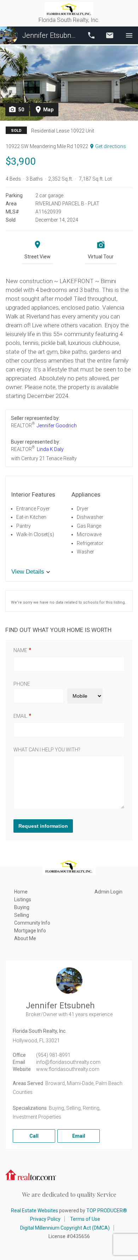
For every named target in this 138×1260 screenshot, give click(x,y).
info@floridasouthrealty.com (68, 1062)
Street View (37, 256)
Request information (43, 826)
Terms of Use (85, 1219)
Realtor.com (30, 1174)
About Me (25, 938)
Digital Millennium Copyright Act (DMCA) (65, 1228)
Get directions (110, 146)
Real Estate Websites (34, 1210)
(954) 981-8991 (53, 1055)
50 (21, 109)
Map (48, 109)
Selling (21, 915)
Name (20, 650)
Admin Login (108, 892)
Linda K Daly (50, 449)
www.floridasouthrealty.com (67, 1069)
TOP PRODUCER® (106, 1210)
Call (91, 35)
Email (110, 35)
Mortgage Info (30, 930)
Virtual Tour (101, 256)
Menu (129, 35)
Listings (22, 899)
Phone (21, 684)
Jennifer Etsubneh (50, 35)
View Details (27, 571)
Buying (21, 907)
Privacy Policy (45, 1219)
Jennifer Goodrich (57, 425)
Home (21, 892)
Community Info (32, 923)
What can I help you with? (46, 749)
